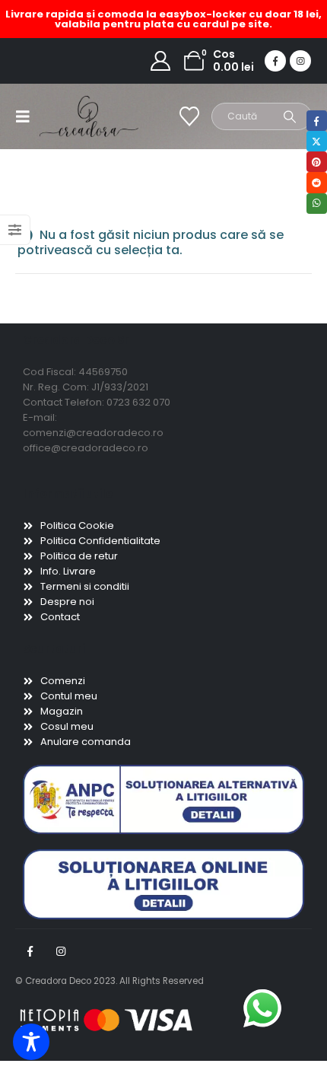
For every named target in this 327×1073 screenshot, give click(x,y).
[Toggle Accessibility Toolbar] (31, 1042)
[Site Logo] (70, 116)
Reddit (316, 182)
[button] (27, 116)
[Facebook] (275, 61)
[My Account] (161, 61)
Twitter (316, 141)
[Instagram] (300, 61)
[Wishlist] (190, 116)
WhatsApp (316, 203)
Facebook (30, 951)
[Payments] (106, 1019)
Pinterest (316, 161)
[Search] (290, 116)
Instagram (61, 951)
